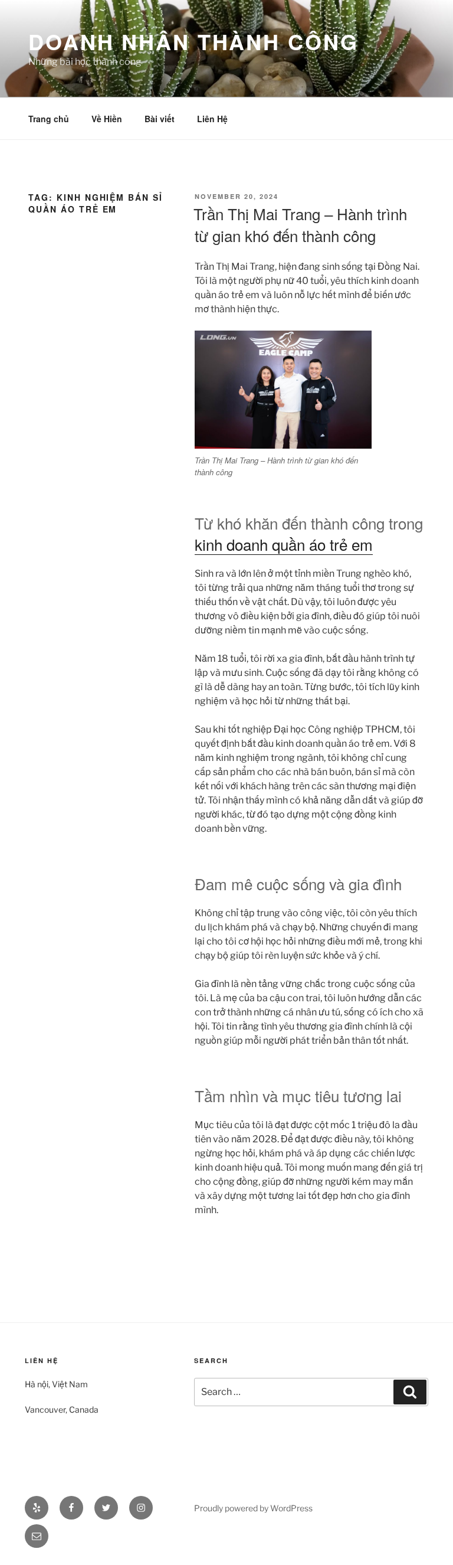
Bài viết (160, 119)
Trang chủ (48, 119)
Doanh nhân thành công (193, 41)
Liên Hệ (212, 119)
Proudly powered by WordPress (253, 1508)
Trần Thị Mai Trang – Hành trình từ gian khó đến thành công (300, 224)
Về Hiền (106, 119)
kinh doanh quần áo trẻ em (284, 544)
